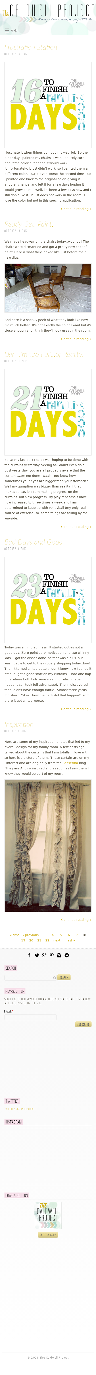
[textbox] (30, 978)
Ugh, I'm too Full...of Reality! (44, 354)
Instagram (59, 955)
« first (14, 935)
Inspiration (18, 724)
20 (31, 940)
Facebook (29, 955)
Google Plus (44, 955)
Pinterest (52, 955)
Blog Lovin (67, 955)
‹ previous (31, 935)
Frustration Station (30, 47)
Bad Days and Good (33, 542)
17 (76, 935)
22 (47, 940)
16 (68, 935)
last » (71, 940)
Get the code (48, 1235)
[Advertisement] (32, 1062)
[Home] (48, 20)
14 (52, 935)
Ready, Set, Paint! (29, 224)
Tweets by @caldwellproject (19, 1109)
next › (58, 940)
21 (39, 940)
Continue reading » (76, 209)
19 (23, 940)
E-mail (8, 1011)
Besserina (70, 763)
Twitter (37, 955)
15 (60, 935)
